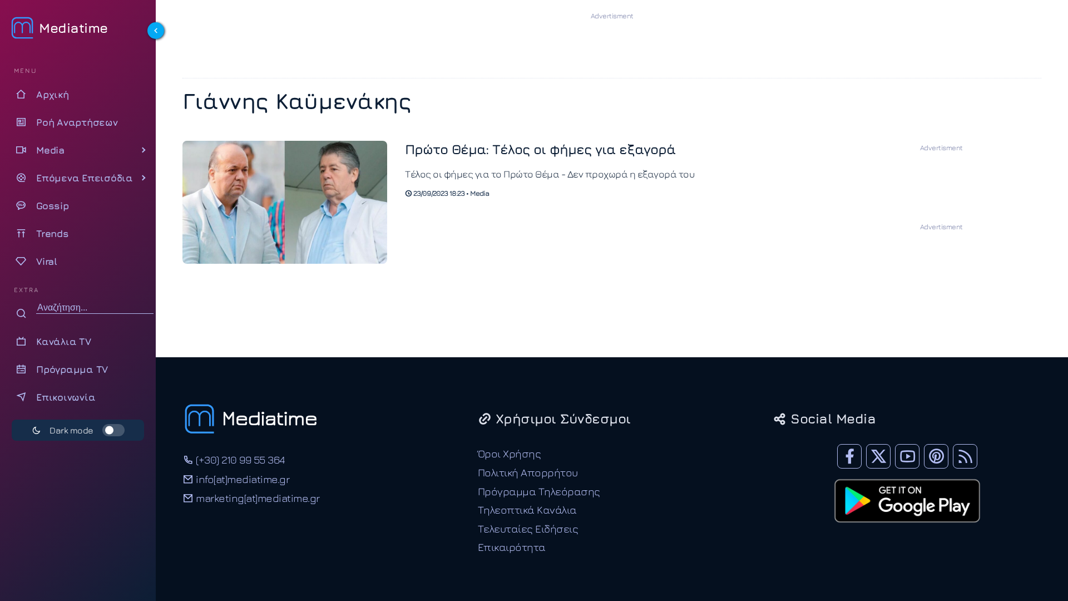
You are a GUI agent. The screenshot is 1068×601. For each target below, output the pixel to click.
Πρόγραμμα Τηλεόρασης (539, 491)
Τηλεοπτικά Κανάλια (527, 509)
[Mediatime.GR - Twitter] (878, 456)
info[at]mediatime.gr (241, 478)
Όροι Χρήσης (509, 453)
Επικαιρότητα (512, 546)
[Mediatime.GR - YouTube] (907, 456)
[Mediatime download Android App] (907, 530)
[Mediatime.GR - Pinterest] (936, 456)
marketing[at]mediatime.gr (257, 497)
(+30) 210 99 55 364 (239, 459)
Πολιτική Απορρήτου (528, 472)
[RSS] (965, 456)
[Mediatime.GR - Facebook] (849, 456)
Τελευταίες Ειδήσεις (528, 528)
